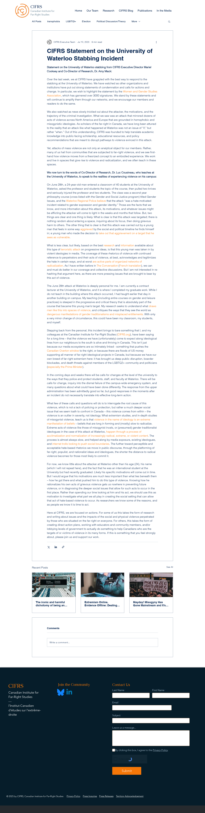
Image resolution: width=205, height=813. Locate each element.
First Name (158, 690)
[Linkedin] (69, 692)
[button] (169, 21)
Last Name (118, 690)
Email (115, 702)
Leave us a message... (124, 727)
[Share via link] (63, 547)
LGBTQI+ (71, 21)
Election (86, 21)
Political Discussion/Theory (111, 21)
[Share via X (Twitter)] (48, 547)
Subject (116, 715)
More (134, 21)
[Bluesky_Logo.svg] (60, 692)
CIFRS (36, 6)
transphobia (53, 21)
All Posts (36, 21)
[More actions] (156, 42)
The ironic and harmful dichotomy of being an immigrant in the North (50, 604)
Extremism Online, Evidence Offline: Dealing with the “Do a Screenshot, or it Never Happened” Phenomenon (101, 604)
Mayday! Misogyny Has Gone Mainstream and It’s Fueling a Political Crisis (149, 604)
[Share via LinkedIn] (55, 547)
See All (169, 567)
